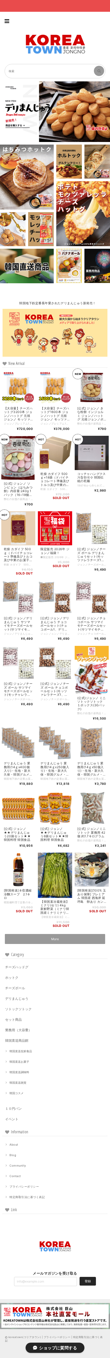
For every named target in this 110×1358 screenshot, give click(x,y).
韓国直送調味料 (19, 1072)
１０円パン (13, 1108)
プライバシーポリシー (24, 1186)
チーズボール (15, 988)
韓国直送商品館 (16, 1040)
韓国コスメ (16, 1093)
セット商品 (13, 1019)
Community (17, 1165)
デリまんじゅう (16, 998)
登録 (88, 1281)
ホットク (11, 977)
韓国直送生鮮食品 (20, 1051)
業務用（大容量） (18, 1030)
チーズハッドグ (16, 967)
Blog (12, 1155)
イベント (11, 1119)
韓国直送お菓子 (19, 1061)
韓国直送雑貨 (17, 1082)
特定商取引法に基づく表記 (27, 1197)
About (13, 1144)
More (55, 939)
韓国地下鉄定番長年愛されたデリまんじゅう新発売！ (57, 303)
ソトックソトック (18, 1009)
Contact (15, 1176)
